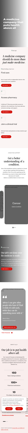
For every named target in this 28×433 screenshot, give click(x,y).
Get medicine (6, 112)
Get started (5, 85)
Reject (19, 408)
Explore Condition (16, 206)
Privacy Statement (14, 405)
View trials (5, 136)
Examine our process (8, 415)
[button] (13, 333)
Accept (9, 408)
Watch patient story (8, 327)
